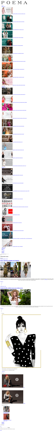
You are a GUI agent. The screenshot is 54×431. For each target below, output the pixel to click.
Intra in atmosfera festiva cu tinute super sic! (18, 29)
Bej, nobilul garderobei (6, 412)
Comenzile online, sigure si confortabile (18, 246)
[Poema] (14, 4)
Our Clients (3, 248)
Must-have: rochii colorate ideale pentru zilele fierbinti (19, 110)
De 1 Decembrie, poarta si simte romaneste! (18, 230)
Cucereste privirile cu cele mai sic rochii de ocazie (19, 13)
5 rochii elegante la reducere (16, 214)
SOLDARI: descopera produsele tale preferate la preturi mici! (20, 206)
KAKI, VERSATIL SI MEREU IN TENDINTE (9, 260)
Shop (2, 249)
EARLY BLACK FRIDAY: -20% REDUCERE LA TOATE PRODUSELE (22, 238)
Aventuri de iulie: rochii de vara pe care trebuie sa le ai (11, 287)
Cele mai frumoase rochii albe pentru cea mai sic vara (19, 165)
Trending (3, 87)
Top (0, 426)
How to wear (3, 6)
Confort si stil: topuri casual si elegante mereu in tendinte (20, 102)
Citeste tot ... (3, 371)
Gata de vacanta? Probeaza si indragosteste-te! (18, 69)
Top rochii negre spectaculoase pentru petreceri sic (19, 94)
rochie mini (45, 279)
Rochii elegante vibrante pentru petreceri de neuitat (19, 61)
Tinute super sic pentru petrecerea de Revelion (18, 21)
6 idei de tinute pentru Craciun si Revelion (18, 37)
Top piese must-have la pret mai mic (17, 222)
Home (2, 5)
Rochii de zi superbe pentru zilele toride (18, 157)
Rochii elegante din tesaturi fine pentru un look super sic (20, 118)
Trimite (9, 427)
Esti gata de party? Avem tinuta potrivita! (18, 45)
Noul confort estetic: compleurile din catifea (18, 53)
